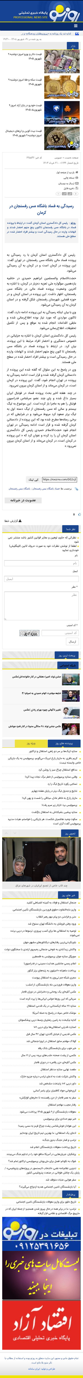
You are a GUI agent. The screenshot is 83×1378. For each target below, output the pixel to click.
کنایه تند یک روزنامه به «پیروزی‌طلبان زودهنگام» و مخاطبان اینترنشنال (37, 33)
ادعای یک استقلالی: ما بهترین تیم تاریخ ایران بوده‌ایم (48, 1133)
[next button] (6, 833)
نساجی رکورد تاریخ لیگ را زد (62, 784)
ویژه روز (31, 743)
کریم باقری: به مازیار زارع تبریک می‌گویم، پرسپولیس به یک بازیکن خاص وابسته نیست (44, 760)
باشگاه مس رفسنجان (19, 488)
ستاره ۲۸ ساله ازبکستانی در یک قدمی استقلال (51, 1006)
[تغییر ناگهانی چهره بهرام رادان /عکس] (71, 712)
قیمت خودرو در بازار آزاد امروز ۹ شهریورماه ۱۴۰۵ (25, 107)
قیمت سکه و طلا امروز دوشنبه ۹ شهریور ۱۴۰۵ (25, 82)
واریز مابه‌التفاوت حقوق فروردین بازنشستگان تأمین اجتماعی (44, 910)
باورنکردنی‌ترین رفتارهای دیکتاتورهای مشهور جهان (49, 942)
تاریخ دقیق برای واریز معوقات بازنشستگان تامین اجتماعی (46, 1202)
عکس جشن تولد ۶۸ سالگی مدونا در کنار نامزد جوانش (34, 727)
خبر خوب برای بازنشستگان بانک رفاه (57, 1048)
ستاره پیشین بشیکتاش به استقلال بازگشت (54, 812)
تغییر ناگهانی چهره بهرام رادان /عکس (42, 710)
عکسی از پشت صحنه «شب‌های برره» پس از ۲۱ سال (48, 1055)
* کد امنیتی (72, 625)
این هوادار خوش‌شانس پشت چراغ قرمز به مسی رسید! (47, 1126)
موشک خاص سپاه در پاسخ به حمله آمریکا (54, 1013)
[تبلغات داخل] (41, 1234)
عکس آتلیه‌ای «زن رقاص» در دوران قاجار (55, 1062)
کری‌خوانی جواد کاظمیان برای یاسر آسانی (54, 1090)
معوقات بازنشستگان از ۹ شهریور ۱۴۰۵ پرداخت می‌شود (48, 1112)
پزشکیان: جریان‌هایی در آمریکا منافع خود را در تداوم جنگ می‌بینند (41, 1154)
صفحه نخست (71, 157)
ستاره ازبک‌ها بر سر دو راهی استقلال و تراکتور (53, 751)
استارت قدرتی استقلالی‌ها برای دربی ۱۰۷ (55, 1027)
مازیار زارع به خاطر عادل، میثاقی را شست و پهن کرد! (49, 798)
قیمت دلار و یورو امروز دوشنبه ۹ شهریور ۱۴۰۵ (25, 56)
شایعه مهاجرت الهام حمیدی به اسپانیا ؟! (41, 694)
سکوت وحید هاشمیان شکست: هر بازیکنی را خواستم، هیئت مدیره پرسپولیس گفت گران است (44, 821)
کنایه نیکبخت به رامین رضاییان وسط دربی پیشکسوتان (47, 1020)
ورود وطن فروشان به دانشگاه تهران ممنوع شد (52, 924)
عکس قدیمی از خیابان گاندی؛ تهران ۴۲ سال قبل (51, 1034)
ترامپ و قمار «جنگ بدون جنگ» (59, 1140)
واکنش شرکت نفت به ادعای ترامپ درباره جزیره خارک (48, 1076)
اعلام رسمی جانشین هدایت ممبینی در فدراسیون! (50, 963)
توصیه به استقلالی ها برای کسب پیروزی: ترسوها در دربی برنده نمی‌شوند (45, 933)
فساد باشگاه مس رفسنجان (46, 488)
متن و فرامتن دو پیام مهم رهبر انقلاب (56, 917)
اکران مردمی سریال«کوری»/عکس (41, 885)
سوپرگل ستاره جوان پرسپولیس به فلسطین (54, 956)
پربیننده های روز (64, 743)
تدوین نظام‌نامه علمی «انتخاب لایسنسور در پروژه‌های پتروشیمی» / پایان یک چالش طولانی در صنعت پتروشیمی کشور (42, 1170)
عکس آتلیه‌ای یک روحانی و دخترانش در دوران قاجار (48, 992)
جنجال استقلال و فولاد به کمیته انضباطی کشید (51, 902)
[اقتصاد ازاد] (41, 1325)
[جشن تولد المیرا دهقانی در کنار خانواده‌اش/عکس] (71, 679)
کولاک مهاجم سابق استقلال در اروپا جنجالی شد (51, 1041)
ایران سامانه (34, 1368)
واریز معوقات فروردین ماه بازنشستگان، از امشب (51, 985)
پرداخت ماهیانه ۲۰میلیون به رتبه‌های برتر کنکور (52, 970)
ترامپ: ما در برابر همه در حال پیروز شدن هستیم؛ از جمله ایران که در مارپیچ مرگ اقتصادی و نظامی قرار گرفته (43, 1211)
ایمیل (75, 571)
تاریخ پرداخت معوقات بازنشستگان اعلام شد (53, 1147)
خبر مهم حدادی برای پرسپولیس (59, 1119)
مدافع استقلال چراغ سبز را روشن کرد (58, 770)
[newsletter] (23, 500)
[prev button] (15, 833)
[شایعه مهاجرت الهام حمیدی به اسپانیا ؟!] (71, 696)
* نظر (75, 586)
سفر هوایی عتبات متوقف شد (61, 1180)
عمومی (58, 157)
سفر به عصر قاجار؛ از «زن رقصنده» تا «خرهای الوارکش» (47, 1098)
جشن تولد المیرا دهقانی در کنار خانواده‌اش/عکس (36, 677)
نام (76, 555)
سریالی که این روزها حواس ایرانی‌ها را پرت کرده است (48, 999)
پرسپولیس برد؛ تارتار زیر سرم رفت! (59, 805)
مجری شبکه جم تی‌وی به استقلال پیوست (54, 978)
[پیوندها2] (41, 1275)
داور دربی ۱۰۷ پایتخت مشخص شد (57, 1083)
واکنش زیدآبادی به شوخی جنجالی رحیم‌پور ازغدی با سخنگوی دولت (40, 949)
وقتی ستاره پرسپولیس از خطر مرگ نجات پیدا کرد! (51, 777)
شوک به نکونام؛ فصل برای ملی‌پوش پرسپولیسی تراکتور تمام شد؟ (42, 1161)
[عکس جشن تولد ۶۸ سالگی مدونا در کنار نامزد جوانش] (71, 729)
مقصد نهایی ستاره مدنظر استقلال (58, 1069)
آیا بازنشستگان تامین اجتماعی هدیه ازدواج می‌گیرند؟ (47, 1187)
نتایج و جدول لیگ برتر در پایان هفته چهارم (54, 791)
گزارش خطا (11, 521)
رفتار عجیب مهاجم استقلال (62, 1105)
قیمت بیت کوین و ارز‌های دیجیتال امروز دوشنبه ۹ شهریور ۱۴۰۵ (23, 133)
